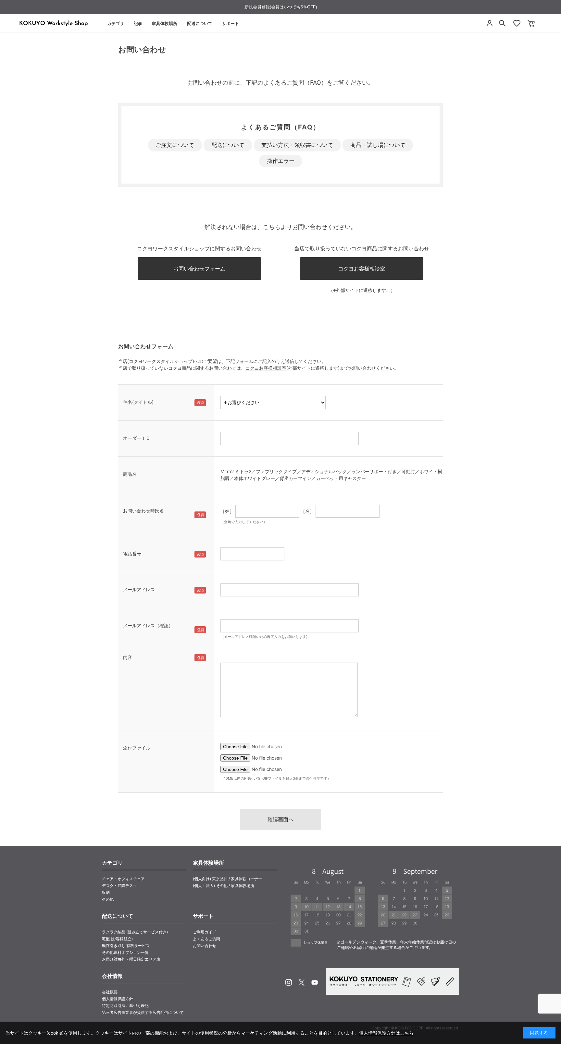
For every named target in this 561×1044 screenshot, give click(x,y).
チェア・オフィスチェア (123, 878)
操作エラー (280, 161)
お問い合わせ (204, 945)
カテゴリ (115, 23)
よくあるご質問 (206, 938)
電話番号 (132, 553)
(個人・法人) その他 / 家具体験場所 (223, 885)
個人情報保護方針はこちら (386, 1033)
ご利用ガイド (204, 932)
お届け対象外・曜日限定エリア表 (131, 959)
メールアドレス (139, 589)
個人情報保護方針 (117, 998)
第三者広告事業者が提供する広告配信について (143, 1012)
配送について (199, 23)
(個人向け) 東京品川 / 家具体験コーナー (227, 878)
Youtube (314, 982)
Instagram (288, 982)
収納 (106, 892)
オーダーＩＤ (136, 438)
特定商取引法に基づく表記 (125, 1005)
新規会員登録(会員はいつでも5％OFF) (280, 7)
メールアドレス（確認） (148, 625)
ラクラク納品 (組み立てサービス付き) (135, 932)
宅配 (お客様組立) (117, 938)
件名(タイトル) (138, 402)
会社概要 (110, 992)
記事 (138, 23)
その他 (108, 899)
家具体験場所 (164, 23)
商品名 (130, 474)
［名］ (307, 511)
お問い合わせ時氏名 (143, 510)
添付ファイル (136, 747)
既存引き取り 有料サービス (126, 945)
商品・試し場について (377, 145)
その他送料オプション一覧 (125, 952)
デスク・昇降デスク (119, 885)
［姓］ (227, 511)
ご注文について (175, 145)
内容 (127, 657)
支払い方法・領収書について (297, 145)
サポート (230, 23)
